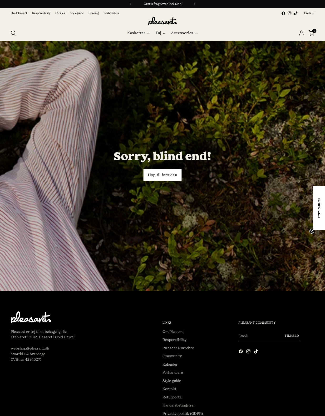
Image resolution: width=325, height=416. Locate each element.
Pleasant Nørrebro (178, 348)
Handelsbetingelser (178, 405)
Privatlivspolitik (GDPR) (182, 413)
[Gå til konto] (301, 33)
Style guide (171, 380)
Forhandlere (172, 372)
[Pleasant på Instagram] (289, 13)
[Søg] (13, 33)
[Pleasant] (162, 21)
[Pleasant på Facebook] (283, 13)
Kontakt (169, 389)
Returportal (172, 397)
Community (172, 356)
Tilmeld (292, 335)
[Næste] (194, 4)
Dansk (307, 13)
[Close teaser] (311, 231)
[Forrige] (131, 4)
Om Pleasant (173, 331)
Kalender (170, 364)
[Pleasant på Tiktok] (296, 13)
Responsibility (174, 339)
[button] (319, 208)
